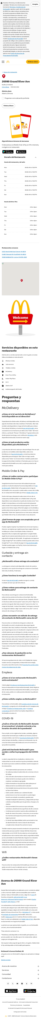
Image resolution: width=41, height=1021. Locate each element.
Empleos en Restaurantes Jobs (16, 708)
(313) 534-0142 (15, 87)
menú (33, 895)
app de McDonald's (28, 428)
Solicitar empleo (6, 960)
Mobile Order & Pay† (27, 919)
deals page (9, 917)
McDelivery (31, 435)
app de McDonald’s (32, 543)
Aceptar (35, 4)
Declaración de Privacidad (15, 39)
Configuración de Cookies (20, 1012)
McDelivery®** (27, 912)
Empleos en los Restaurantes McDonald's (23, 685)
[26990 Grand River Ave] (22, 280)
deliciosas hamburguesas (15, 899)
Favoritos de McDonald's (27, 738)
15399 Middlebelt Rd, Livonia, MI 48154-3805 (14, 257)
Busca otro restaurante (10, 72)
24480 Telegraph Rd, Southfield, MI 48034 (14, 254)
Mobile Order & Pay (32, 493)
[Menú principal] (3, 61)
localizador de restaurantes (10, 914)
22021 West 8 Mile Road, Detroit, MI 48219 (14, 251)
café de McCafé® (19, 897)
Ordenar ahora (33, 62)
